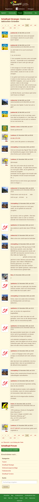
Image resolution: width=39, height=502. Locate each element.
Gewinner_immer (15, 126)
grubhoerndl (14, 33)
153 (11, 28)
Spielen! (3, 13)
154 (15, 28)
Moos (12, 275)
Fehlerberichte (6, 471)
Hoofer (12, 403)
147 (31, 25)
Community (12, 13)
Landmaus (13, 135)
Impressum (19, 500)
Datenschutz (32, 498)
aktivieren (22, 9)
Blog (12, 495)
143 (15, 25)
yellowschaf (14, 100)
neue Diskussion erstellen (10, 450)
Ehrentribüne (28, 13)
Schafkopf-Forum (9, 446)
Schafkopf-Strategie (10, 19)
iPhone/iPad (6, 495)
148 (35, 25)
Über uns (10, 498)
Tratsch (4, 462)
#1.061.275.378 (15, 138)
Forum (20, 13)
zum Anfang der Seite (16, 442)
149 (3, 28)
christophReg (14, 147)
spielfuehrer (14, 225)
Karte (5, 498)
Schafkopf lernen (19, 495)
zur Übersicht (5, 442)
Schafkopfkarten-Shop (30, 495)
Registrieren (9, 9)
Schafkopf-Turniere (8, 474)
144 (19, 25)
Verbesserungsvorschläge (10, 468)
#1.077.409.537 (15, 428)
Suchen (6, 486)
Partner (21, 498)
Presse (16, 498)
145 (23, 25)
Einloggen (31, 9)
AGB (26, 498)
